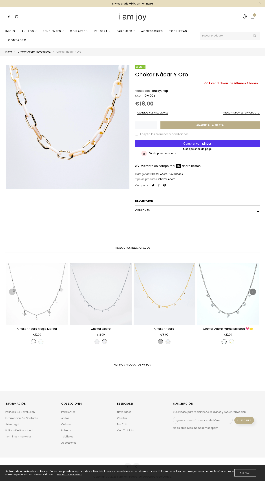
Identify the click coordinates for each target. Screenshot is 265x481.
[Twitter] (153, 185)
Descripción (144, 201)
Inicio (8, 51)
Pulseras (66, 430)
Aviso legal (12, 424)
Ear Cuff (122, 424)
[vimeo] (164, 185)
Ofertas (122, 418)
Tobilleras (67, 436)
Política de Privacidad (69, 474)
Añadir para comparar (162, 153)
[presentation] (12, 292)
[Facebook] (158, 185)
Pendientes (68, 412)
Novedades (43, 51)
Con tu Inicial (125, 430)
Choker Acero (26, 51)
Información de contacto (21, 418)
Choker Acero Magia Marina (37, 329)
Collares (66, 424)
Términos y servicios (18, 436)
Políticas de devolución (20, 412)
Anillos (65, 418)
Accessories (68, 443)
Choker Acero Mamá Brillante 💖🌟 (228, 329)
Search (255, 36)
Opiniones (142, 210)
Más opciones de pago (197, 149)
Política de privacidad (18, 430)
